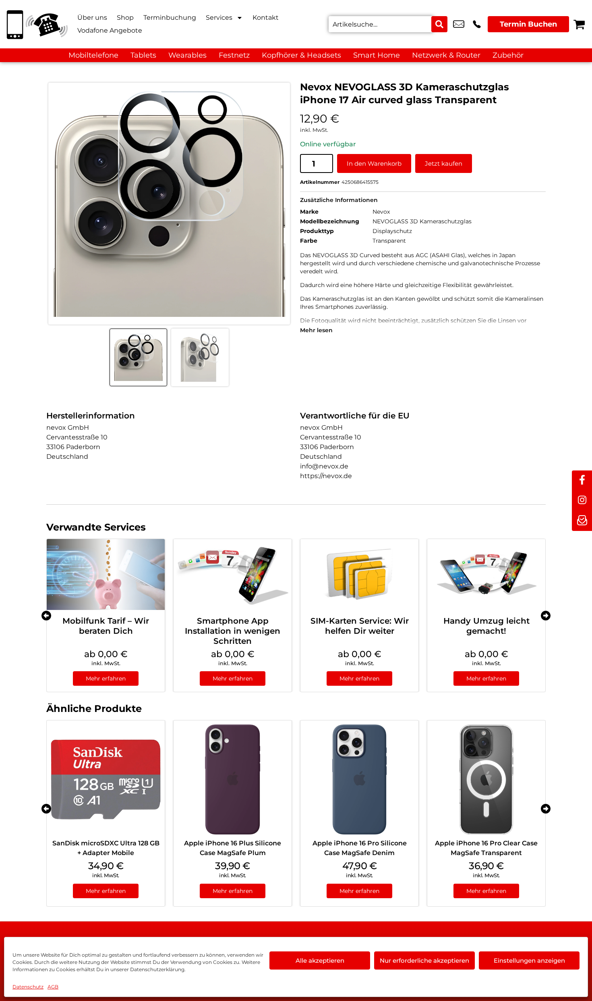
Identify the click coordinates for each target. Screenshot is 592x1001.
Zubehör (508, 55)
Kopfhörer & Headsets (301, 55)
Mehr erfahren (106, 678)
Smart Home (376, 55)
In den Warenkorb (374, 163)
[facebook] (582, 480)
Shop (125, 17)
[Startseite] (36, 24)
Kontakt (266, 17)
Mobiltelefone (93, 55)
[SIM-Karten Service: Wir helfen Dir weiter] (359, 574)
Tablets (143, 55)
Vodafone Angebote (109, 30)
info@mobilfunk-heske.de (459, 24)
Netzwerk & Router (446, 55)
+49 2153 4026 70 (477, 24)
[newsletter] (582, 521)
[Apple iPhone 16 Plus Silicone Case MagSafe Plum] (233, 779)
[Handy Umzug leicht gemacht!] (486, 574)
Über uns (92, 17)
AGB (53, 987)
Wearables (187, 55)
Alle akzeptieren (320, 960)
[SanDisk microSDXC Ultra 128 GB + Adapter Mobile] (106, 779)
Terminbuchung (169, 17)
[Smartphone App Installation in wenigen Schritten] (233, 574)
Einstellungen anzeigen (529, 960)
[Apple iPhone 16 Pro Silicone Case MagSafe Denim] (359, 779)
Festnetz (234, 55)
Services (219, 17)
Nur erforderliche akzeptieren (424, 960)
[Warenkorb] (579, 24)
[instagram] (582, 501)
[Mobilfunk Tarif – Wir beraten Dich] (106, 574)
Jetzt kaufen (443, 163)
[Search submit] (439, 24)
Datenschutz (27, 987)
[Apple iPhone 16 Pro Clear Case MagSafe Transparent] (486, 779)
